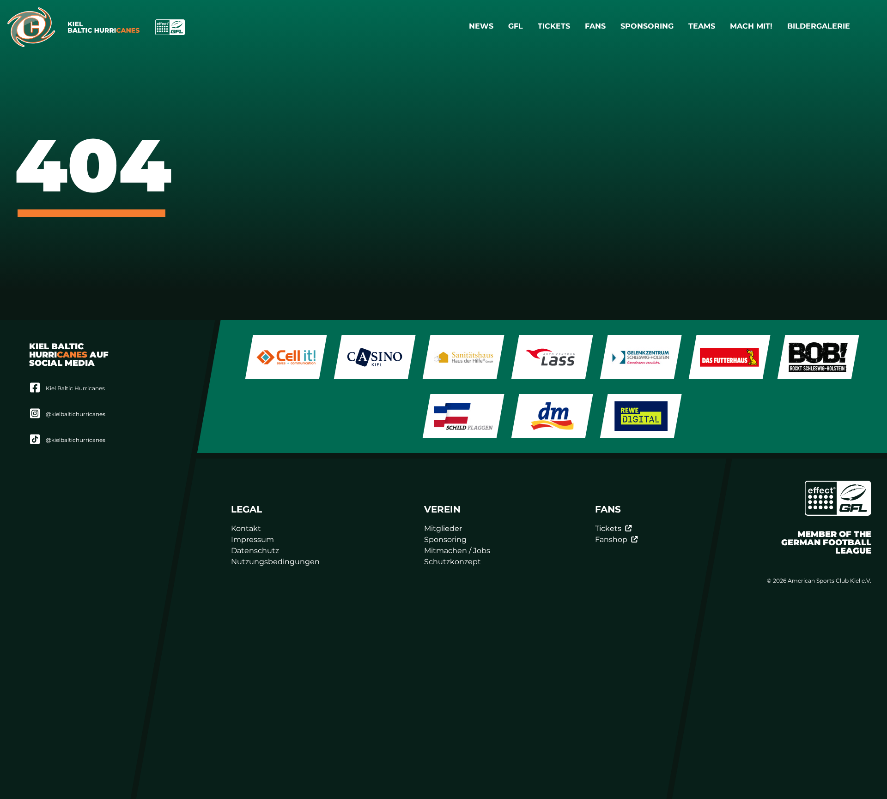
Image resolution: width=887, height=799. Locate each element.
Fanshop (611, 539)
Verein (443, 509)
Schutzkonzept (453, 561)
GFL (515, 26)
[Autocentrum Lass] (552, 357)
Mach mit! (751, 26)
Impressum (252, 539)
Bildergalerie (818, 26)
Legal (246, 509)
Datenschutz (255, 550)
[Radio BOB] (818, 357)
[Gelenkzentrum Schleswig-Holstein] (641, 357)
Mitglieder (443, 528)
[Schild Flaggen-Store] (463, 416)
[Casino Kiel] (375, 357)
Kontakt (246, 528)
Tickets (554, 26)
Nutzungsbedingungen (275, 561)
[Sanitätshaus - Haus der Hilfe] (463, 357)
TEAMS (701, 26)
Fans (595, 26)
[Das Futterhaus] (730, 357)
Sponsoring (647, 26)
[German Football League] (838, 498)
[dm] (552, 416)
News (481, 26)
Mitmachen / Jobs (458, 550)
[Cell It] (286, 357)
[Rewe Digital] (641, 416)
